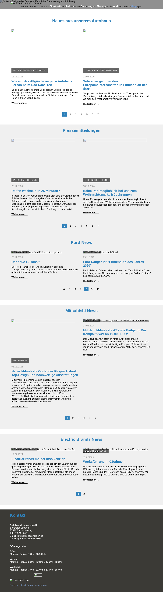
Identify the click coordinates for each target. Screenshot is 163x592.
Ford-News (20, 251)
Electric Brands (24, 448)
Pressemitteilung (25, 180)
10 (98, 289)
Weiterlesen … (19, 103)
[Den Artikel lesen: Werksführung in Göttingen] (117, 451)
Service (101, 6)
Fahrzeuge (87, 6)
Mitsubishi (20, 360)
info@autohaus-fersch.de (30, 535)
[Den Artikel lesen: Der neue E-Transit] (36, 252)
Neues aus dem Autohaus (29, 70)
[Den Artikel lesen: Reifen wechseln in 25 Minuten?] (43, 181)
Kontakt (115, 6)
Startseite (56, 6)
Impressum (41, 585)
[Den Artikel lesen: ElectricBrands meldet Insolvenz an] (43, 449)
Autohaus (71, 6)
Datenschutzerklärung (21, 585)
